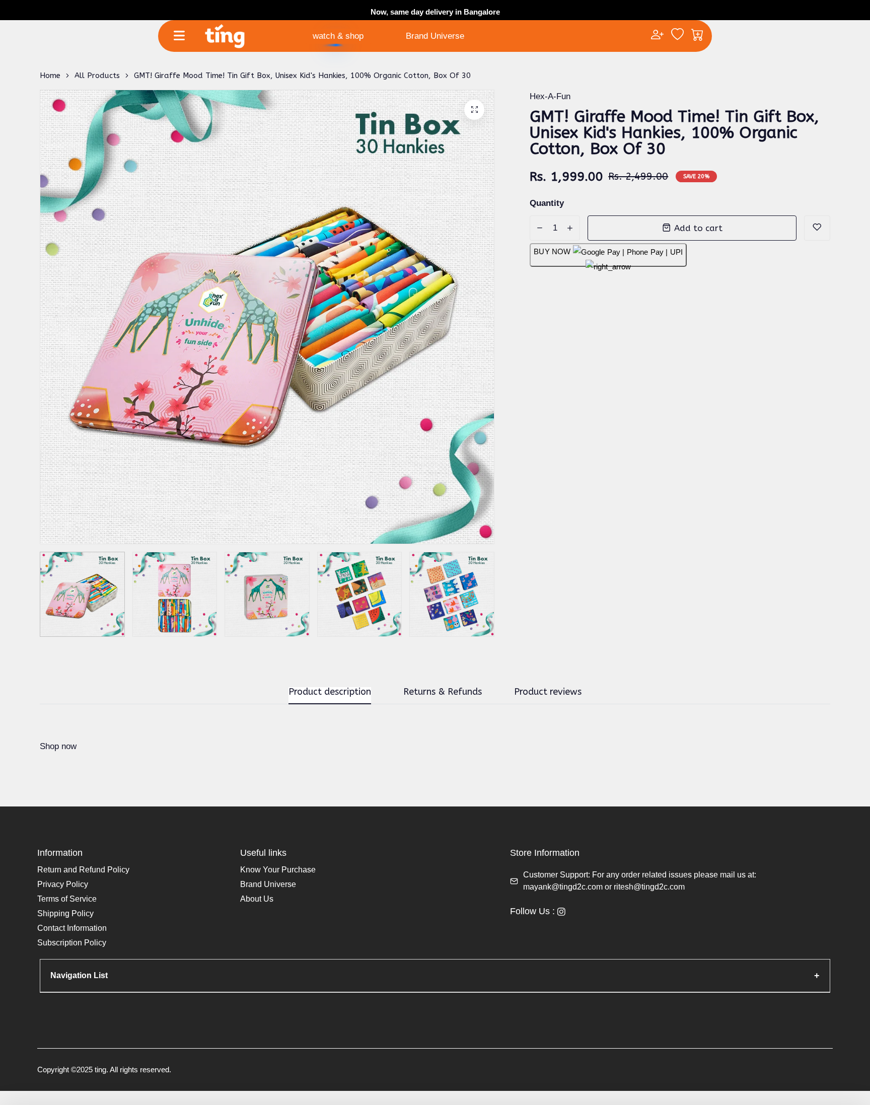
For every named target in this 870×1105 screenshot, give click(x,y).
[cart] (697, 35)
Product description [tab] (329, 692)
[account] (657, 35)
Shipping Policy (65, 913)
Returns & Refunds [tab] (442, 692)
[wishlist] (677, 35)
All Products (97, 75)
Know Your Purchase (278, 869)
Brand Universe (435, 36)
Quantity (547, 203)
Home (50, 75)
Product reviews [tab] (548, 692)
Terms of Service (67, 899)
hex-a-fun (550, 96)
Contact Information (72, 928)
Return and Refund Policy (83, 869)
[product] (474, 110)
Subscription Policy (71, 942)
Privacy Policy (62, 884)
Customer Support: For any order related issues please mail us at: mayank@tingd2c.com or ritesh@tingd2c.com (639, 880)
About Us (256, 899)
